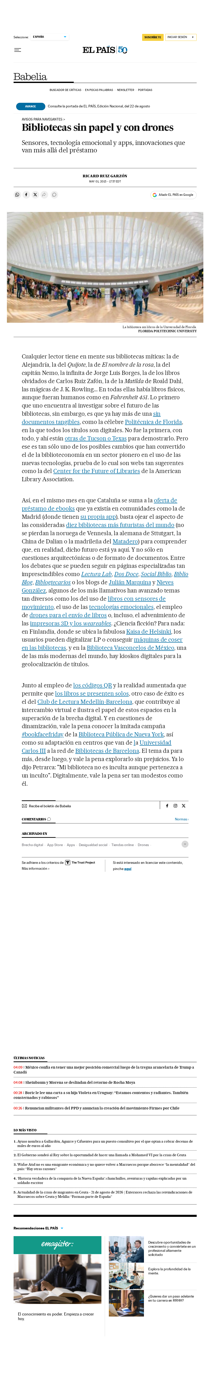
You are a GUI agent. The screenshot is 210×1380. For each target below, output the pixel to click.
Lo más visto (25, 1130)
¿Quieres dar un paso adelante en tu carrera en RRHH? (171, 1298)
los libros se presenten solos (92, 693)
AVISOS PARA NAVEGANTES (42, 119)
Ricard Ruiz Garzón (105, 176)
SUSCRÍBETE (152, 37)
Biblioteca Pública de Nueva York (121, 734)
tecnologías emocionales (121, 606)
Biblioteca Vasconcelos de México (130, 647)
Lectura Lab (96, 574)
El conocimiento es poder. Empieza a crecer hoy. (56, 1316)
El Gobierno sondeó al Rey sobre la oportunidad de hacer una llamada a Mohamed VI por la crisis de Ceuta (101, 1155)
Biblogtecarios (53, 582)
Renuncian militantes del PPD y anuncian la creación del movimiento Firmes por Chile (102, 1108)
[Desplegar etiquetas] (185, 844)
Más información (34, 868)
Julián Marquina (130, 582)
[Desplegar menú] (18, 50)
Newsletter (125, 90)
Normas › (181, 819)
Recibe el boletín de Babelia (50, 806)
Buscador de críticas (65, 90)
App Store (55, 845)
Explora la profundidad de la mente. (169, 1271)
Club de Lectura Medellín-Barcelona (84, 701)
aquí (127, 868)
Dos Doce (126, 574)
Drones (143, 845)
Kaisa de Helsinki (148, 631)
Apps (71, 845)
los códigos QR (92, 685)
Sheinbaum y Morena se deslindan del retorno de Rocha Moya (80, 1082)
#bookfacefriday (43, 734)
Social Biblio (156, 574)
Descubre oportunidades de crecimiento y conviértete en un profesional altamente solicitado (172, 1248)
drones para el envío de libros (68, 615)
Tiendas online (122, 845)
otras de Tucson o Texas (96, 438)
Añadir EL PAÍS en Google (176, 195)
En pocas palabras (99, 90)
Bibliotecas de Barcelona (107, 750)
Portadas (145, 90)
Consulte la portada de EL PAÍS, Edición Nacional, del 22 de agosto (99, 106)
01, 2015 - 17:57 (105, 181)
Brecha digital (32, 845)
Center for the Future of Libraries (96, 471)
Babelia (31, 76)
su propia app (98, 516)
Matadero (125, 541)
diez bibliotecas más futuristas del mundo (120, 525)
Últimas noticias (29, 1058)
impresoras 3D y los (70, 623)
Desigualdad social (93, 845)
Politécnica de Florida (153, 421)
